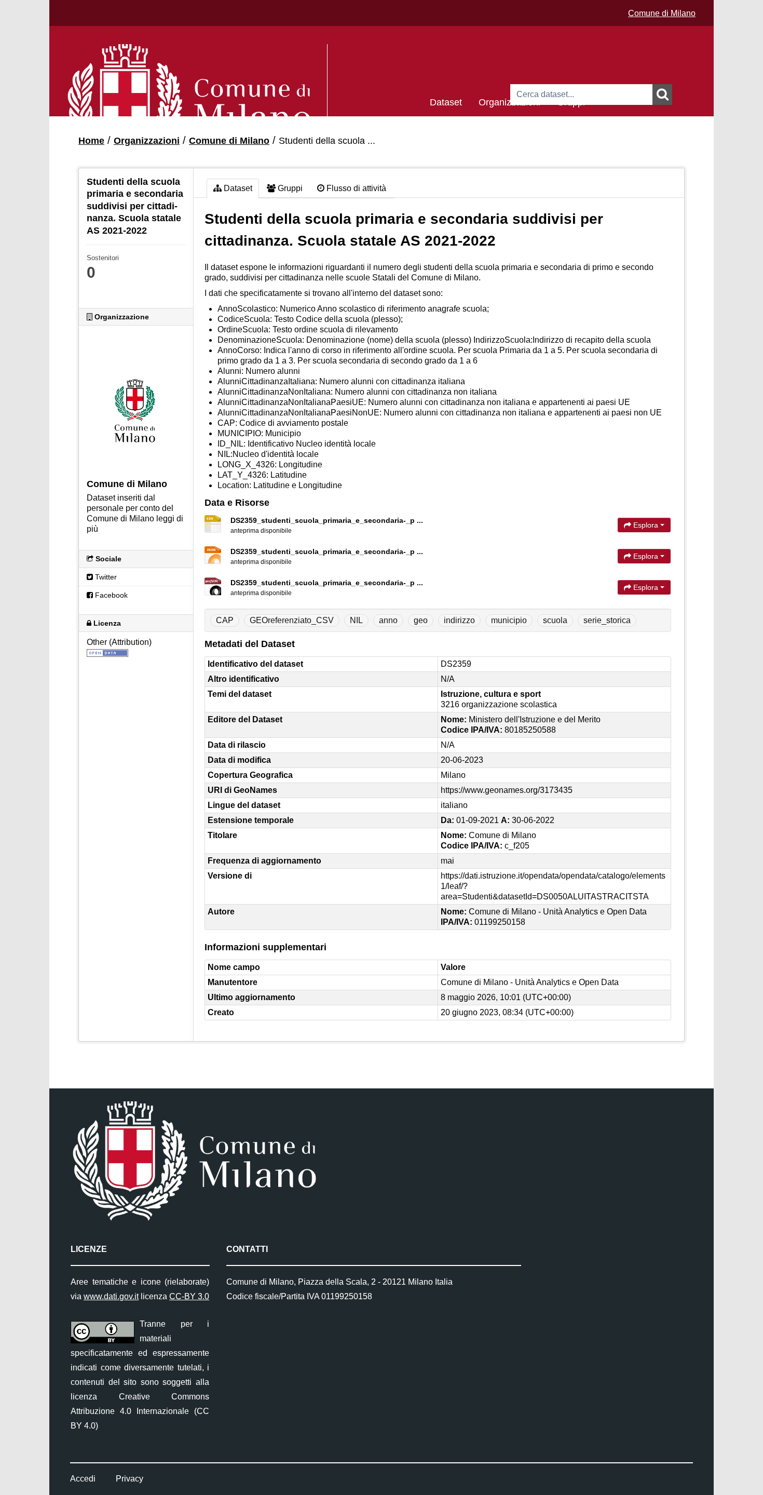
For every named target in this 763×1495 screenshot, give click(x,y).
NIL (356, 620)
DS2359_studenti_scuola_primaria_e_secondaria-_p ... (326, 520)
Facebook (110, 595)
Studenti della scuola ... (327, 141)
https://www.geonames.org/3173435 (507, 790)
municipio (509, 620)
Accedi (83, 1478)
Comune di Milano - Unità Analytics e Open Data (530, 982)
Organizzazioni (509, 101)
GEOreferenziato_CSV (292, 620)
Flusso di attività (355, 188)
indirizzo (459, 620)
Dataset (446, 101)
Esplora (645, 525)
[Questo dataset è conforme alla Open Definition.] (107, 652)
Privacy (129, 1478)
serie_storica (607, 620)
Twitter (105, 577)
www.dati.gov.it (111, 1296)
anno (388, 620)
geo (421, 620)
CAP (225, 620)
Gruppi (571, 101)
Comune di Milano (662, 13)
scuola (555, 620)
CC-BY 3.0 (189, 1296)
